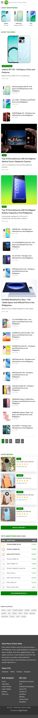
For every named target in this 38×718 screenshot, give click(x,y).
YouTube (19, 672)
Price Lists (5, 694)
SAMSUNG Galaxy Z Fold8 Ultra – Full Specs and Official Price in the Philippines (23, 401)
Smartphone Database (26, 686)
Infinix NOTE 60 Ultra (13, 578)
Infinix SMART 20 (12, 564)
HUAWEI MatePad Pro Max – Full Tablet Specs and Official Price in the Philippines (18, 302)
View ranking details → (19, 593)
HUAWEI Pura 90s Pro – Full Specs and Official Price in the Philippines (23, 348)
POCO (26, 613)
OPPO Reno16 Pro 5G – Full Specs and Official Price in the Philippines (23, 271)
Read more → (11, 662)
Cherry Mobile (18, 610)
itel (9, 613)
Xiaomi (23, 616)
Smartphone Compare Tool (26, 683)
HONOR (27, 610)
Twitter (12, 672)
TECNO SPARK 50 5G (14, 544)
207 (17, 441)
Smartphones (7, 66)
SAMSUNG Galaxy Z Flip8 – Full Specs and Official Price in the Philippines (22, 414)
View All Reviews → (19, 527)
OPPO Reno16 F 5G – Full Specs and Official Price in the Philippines (22, 375)
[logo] (6, 2)
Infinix (4, 613)
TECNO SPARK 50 (12, 559)
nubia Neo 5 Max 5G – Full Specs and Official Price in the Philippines (23, 388)
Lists (4, 155)
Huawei (33, 610)
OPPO (20, 613)
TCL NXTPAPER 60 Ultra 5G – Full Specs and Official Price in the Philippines (23, 245)
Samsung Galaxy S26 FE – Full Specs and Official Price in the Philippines (22, 89)
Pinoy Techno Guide (14, 644)
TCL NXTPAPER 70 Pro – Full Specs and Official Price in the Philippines (22, 322)
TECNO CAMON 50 (13, 549)
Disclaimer (22, 702)
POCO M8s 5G (11, 582)
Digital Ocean (23, 710)
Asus (9, 610)
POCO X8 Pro (11, 573)
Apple (3, 610)
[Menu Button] (2, 2)
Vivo (17, 616)
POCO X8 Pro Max (13, 587)
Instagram (27, 672)
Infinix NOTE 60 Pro (13, 554)
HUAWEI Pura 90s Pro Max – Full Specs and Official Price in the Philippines (23, 335)
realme (32, 613)
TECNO (12, 616)
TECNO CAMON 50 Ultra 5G (16, 568)
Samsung (5, 616)
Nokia (14, 613)
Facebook (5, 672)
